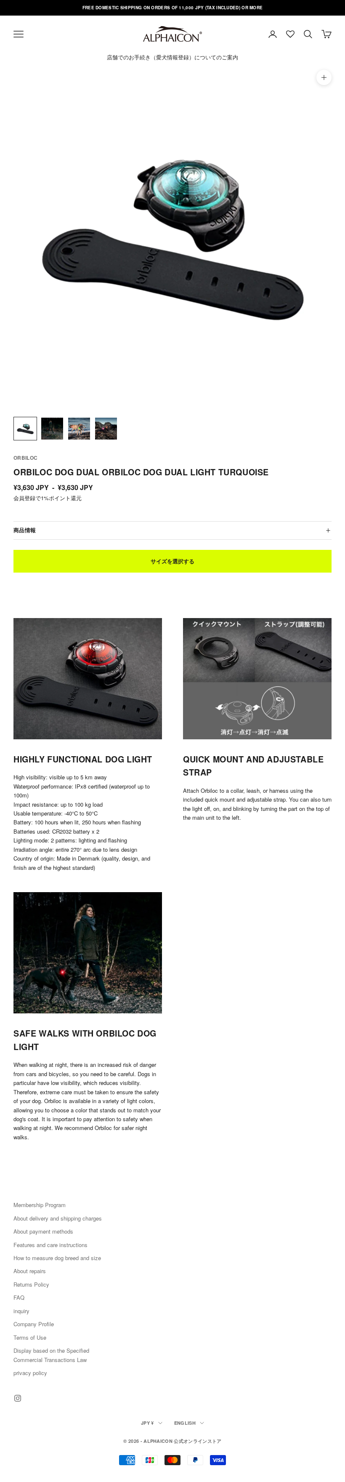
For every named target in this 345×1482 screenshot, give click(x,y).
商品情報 (24, 530)
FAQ (18, 1297)
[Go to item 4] (106, 428)
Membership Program (39, 1205)
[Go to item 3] (79, 428)
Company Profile (33, 1324)
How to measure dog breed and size (57, 1258)
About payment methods (43, 1231)
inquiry (21, 1311)
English (185, 1423)
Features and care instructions (50, 1245)
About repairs (29, 1271)
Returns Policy (31, 1284)
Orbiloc (25, 457)
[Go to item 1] (25, 428)
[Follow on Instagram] (17, 1398)
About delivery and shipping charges (57, 1218)
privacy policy (30, 1373)
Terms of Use (29, 1337)
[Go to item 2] (52, 428)
